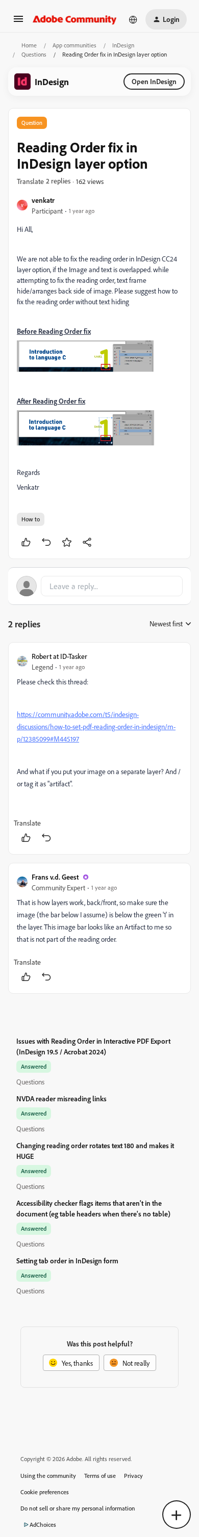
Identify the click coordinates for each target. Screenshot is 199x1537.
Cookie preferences (44, 1492)
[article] (99, 748)
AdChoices (43, 1524)
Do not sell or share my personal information (77, 1508)
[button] (18, 22)
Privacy (133, 1475)
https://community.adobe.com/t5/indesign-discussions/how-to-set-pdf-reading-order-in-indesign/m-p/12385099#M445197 (96, 726)
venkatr (43, 200)
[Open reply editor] (99, 586)
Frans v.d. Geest (55, 876)
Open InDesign (154, 81)
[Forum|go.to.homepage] (75, 19)
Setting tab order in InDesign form (67, 1260)
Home (29, 45)
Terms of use (100, 1475)
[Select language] (133, 19)
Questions (33, 54)
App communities (74, 45)
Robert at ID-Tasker (59, 656)
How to (30, 519)
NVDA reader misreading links (61, 1098)
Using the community (48, 1475)
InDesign (123, 45)
